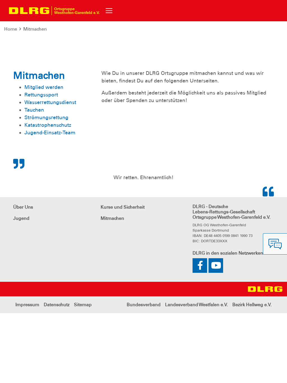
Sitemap (83, 304)
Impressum (27, 304)
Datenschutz (57, 304)
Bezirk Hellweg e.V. (252, 304)
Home (10, 29)
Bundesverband (144, 304)
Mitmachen (35, 29)
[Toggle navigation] (109, 10)
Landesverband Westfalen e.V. (196, 304)
